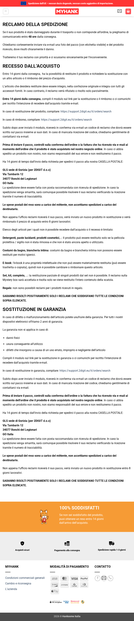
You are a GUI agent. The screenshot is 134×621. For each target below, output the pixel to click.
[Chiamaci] (110, 578)
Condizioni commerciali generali (25, 578)
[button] (6, 11)
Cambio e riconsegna (18, 583)
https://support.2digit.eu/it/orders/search (86, 111)
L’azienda (11, 589)
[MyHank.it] (67, 11)
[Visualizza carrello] (128, 11)
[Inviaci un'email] (104, 578)
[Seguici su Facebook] (97, 578)
